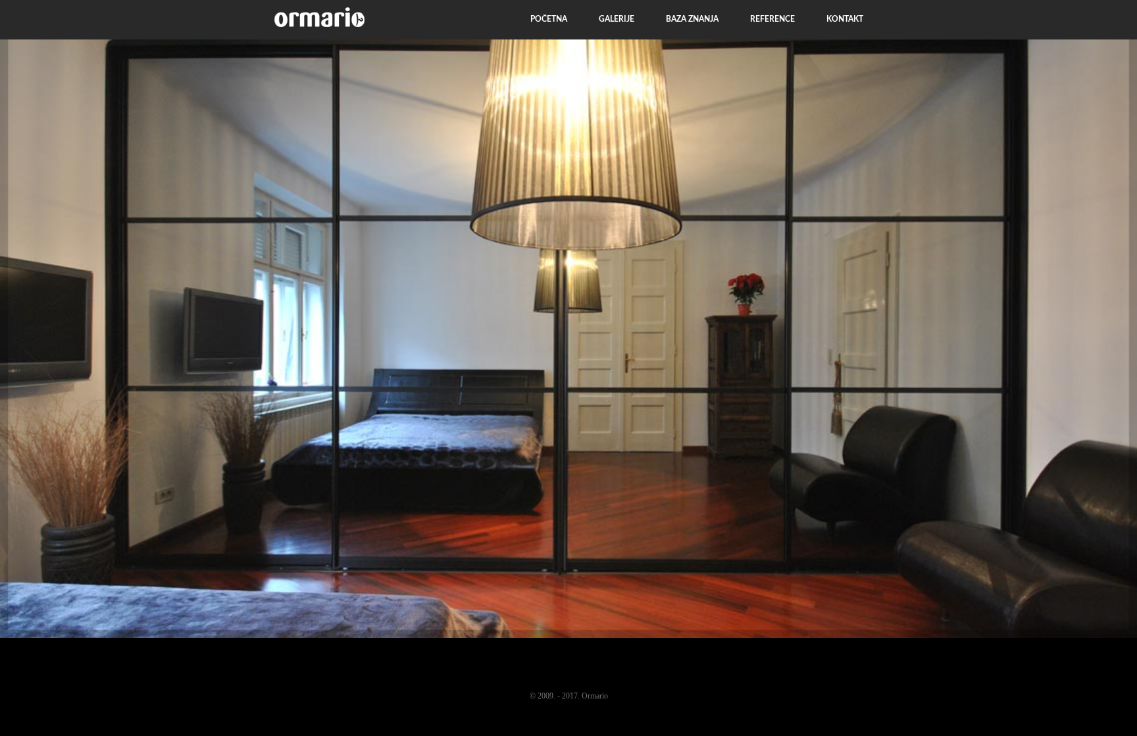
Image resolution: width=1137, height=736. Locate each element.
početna (548, 19)
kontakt (844, 19)
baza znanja (692, 19)
